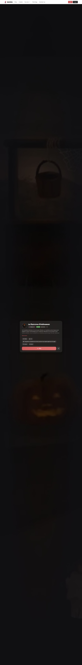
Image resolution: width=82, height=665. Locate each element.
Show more (24, 335)
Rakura (31, 327)
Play (40, 348)
